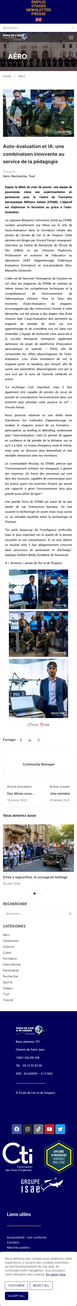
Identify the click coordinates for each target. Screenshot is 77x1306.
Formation (10, 958)
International (12, 964)
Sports (7, 982)
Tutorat (8, 1000)
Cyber (7, 952)
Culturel (8, 947)
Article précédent (19, 786)
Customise (16, 1285)
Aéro (21, 76)
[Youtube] (49, 1129)
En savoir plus (56, 1274)
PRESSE (38, 13)
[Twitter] (39, 740)
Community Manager (38, 764)
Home (7, 76)
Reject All (41, 1285)
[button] (35, 893)
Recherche (19, 176)
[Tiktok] (38, 1129)
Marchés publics (18, 1247)
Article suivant (60, 786)
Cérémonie (11, 941)
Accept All (16, 1296)
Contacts (13, 1242)
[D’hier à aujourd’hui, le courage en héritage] (38, 848)
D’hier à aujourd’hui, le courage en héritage (35, 877)
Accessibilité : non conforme (27, 1237)
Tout (32, 176)
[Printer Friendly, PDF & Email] (38, 725)
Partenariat (11, 970)
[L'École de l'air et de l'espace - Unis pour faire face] (15, 37)
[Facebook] (21, 740)
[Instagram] (28, 1129)
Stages (8, 988)
